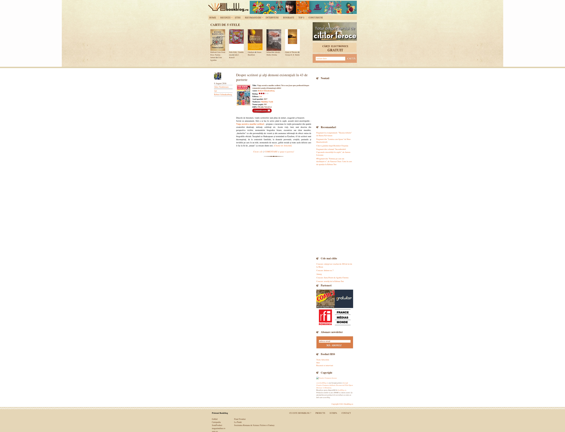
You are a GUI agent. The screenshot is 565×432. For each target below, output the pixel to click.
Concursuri (316, 17)
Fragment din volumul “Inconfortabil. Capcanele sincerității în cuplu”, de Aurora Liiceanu (333, 152)
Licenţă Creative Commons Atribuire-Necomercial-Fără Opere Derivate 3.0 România (334, 385)
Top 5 (301, 17)
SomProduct (217, 425)
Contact (346, 413)
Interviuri (272, 17)
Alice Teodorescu (221, 86)
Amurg (319, 274)
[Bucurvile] (303, 7)
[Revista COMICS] (325, 299)
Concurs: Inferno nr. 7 (325, 270)
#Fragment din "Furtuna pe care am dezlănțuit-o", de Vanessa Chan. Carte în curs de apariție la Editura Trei (334, 161)
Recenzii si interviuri (324, 365)
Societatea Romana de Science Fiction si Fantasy (254, 425)
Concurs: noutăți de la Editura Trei (330, 281)
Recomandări (253, 17)
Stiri (318, 362)
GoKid (214, 419)
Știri (238, 17)
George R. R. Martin (292, 55)
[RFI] (334, 317)
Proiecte (320, 413)
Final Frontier (240, 419)
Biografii (288, 17)
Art (215, 90)
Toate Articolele (322, 359)
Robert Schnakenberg (223, 94)
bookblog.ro (229, 7)
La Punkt (238, 422)
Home (212, 17)
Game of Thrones (291, 52)
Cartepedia (216, 422)
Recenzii (225, 17)
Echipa (333, 413)
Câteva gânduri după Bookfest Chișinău (332, 145)
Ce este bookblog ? (300, 413)
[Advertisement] (334, 102)
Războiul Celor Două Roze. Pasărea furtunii (217, 55)
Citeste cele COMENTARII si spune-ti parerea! (273, 151)
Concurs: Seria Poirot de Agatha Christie (332, 277)
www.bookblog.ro (322, 383)
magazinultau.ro (218, 428)
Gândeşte (251, 52)
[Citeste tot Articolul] (283, 145)
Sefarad (269, 52)
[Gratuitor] (344, 299)
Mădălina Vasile (267, 101)
